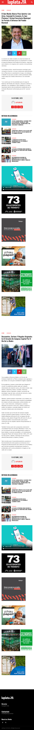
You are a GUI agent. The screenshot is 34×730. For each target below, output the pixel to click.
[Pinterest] (19, 53)
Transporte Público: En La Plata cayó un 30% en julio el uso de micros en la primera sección (22, 132)
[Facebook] (10, 53)
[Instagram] (15, 107)
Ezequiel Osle (5, 706)
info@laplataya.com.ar (7, 713)
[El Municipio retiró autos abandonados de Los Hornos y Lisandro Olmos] (6, 140)
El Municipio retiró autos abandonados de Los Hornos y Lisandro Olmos (20, 141)
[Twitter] (14, 53)
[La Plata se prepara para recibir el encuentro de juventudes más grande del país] (6, 149)
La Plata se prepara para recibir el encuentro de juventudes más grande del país (22, 150)
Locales (9, 10)
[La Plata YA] (13, 102)
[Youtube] (21, 107)
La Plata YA (18, 102)
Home (3, 10)
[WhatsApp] (24, 53)
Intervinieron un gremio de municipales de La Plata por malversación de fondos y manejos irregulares (21, 159)
